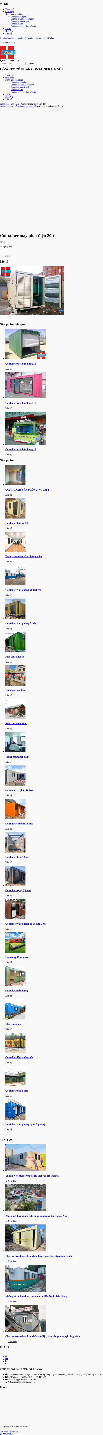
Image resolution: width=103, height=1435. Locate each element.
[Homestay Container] (15, 952)
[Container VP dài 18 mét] (15, 818)
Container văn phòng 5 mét (20, 623)
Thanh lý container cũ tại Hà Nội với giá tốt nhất (32, 1175)
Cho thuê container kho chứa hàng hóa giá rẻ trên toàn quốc (38, 1256)
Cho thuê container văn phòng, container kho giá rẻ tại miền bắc (27, 38)
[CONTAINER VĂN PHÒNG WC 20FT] (15, 484)
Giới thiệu (9, 11)
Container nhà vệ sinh (20, 21)
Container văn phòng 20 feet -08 (23, 589)
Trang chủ (9, 9)
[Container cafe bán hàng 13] (25, 444)
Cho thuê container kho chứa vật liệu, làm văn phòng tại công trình (42, 1336)
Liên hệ (8, 33)
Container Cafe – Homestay (22, 19)
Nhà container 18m (16, 723)
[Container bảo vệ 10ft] (15, 518)
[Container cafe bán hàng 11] (25, 398)
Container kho (17, 24)
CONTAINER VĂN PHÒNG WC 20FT (27, 489)
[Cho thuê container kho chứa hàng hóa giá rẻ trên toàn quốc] (25, 1251)
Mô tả (7, 256)
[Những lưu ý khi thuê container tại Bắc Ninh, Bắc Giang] (25, 1291)
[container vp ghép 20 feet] (15, 785)
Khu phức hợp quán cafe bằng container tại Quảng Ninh (36, 1215)
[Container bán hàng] (15, 985)
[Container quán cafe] (15, 1085)
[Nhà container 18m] (15, 718)
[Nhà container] (15, 1019)
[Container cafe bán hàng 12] (25, 358)
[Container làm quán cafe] (15, 1052)
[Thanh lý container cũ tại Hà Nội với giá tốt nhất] (25, 1170)
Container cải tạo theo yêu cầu (23, 26)
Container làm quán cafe (19, 1057)
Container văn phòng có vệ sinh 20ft (25, 923)
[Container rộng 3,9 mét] (15, 885)
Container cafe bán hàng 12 (20, 363)
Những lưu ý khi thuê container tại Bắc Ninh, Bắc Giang (36, 1296)
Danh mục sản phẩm (14, 14)
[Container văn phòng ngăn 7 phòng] (15, 1119)
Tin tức (8, 28)
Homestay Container (16, 957)
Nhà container (13, 1024)
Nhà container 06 (14, 656)
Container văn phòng (20, 16)
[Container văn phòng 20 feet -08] (15, 584)
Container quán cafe (16, 1090)
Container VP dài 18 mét (19, 823)
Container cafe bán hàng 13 (20, 449)
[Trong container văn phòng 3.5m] (15, 551)
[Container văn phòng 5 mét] (15, 618)
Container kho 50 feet (17, 856)
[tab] (54, 256)
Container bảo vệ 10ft (17, 523)
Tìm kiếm (30, 63)
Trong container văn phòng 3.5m (23, 556)
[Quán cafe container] (15, 685)
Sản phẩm (15, 104)
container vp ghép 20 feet (19, 790)
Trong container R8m (17, 756)
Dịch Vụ (9, 31)
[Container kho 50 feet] (15, 852)
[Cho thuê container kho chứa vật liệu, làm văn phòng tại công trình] (25, 1331)
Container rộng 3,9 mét (18, 890)
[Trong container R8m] (15, 751)
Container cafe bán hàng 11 (20, 402)
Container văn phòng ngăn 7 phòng (25, 1124)
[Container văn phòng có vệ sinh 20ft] (15, 918)
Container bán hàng (16, 990)
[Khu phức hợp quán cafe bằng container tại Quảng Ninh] (25, 1210)
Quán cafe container (16, 690)
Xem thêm (12, 1181)
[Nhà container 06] (15, 651)
